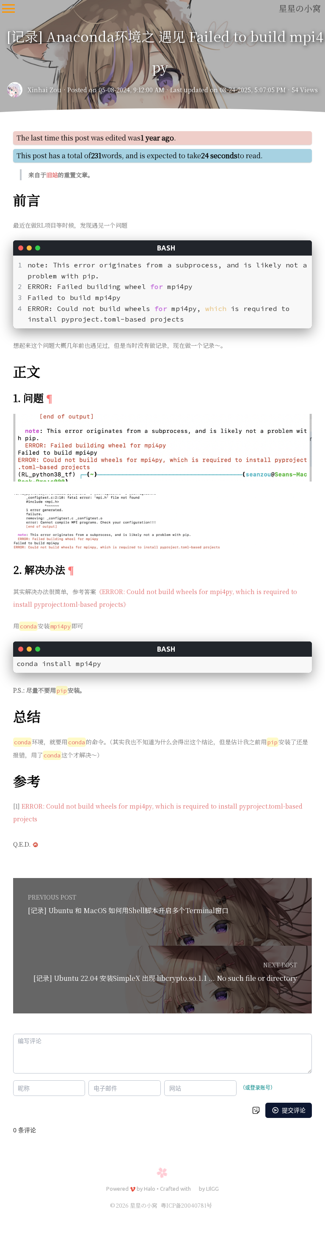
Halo (149, 1189)
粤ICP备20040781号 (186, 1205)
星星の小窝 (299, 8)
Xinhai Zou (44, 89)
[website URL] (17, 89)
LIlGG (212, 1189)
